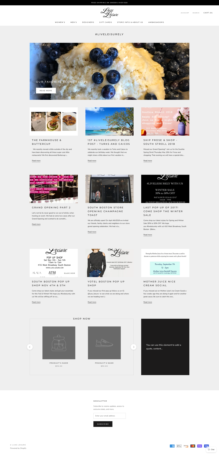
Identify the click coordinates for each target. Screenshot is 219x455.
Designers (88, 22)
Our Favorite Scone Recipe (62, 81)
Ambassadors (156, 22)
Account (185, 13)
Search (196, 13)
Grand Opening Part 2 (51, 207)
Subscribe (103, 424)
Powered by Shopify (18, 448)
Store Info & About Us (130, 22)
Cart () (208, 13)
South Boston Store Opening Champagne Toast (106, 211)
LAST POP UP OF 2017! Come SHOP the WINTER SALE (163, 211)
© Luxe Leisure (18, 445)
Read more (46, 91)
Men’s (73, 22)
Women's (60, 22)
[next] (133, 347)
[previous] (30, 347)
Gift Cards (105, 22)
